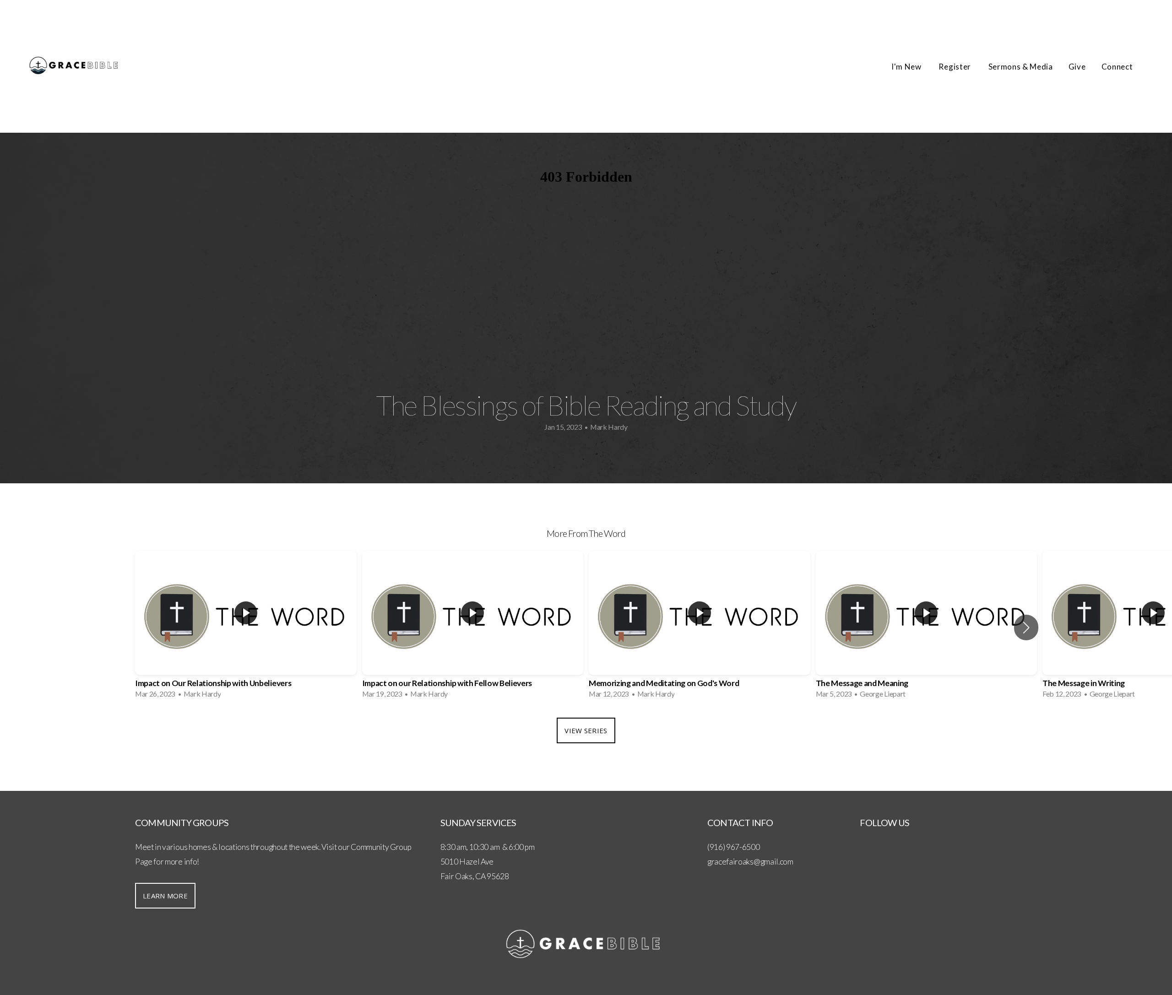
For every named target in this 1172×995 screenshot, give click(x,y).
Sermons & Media (1020, 66)
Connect (1117, 66)
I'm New (907, 66)
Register (955, 66)
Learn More (165, 895)
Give (1077, 66)
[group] (246, 627)
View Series (585, 730)
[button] (1026, 627)
